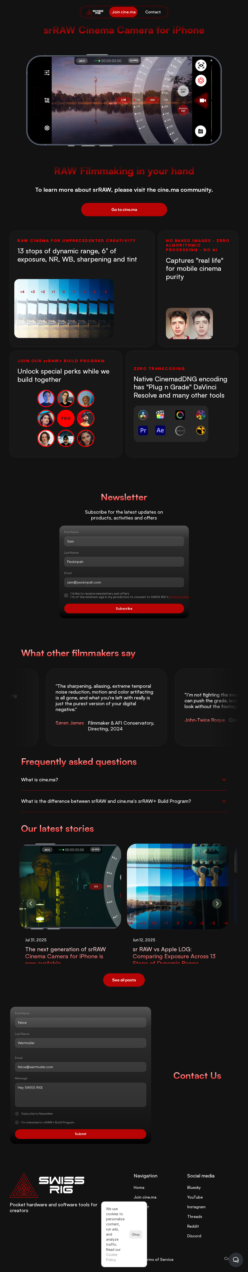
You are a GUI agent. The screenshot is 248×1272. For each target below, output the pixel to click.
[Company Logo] (62, 1185)
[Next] (217, 903)
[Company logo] (94, 12)
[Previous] (31, 903)
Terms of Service (158, 1259)
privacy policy (179, 597)
